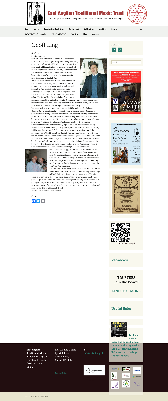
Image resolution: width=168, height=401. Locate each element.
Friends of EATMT (59, 34)
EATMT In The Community (36, 34)
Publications (89, 29)
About (36, 29)
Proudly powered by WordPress (36, 396)
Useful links (121, 308)
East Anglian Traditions (54, 29)
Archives (102, 29)
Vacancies (119, 260)
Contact (95, 34)
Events (114, 29)
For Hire (74, 34)
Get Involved (74, 29)
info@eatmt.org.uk (94, 353)
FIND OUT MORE (126, 291)
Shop (85, 34)
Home (27, 29)
